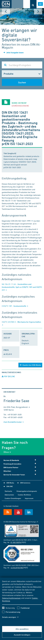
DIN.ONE (9, 486)
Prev (6, 11)
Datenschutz (9, 495)
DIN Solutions (25, 483)
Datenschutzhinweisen (11, 598)
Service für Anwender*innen (14, 475)
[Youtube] (18, 512)
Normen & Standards (11, 460)
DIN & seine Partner (11, 467)
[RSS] (8, 512)
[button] (11, 617)
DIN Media (10, 483)
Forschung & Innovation (12, 464)
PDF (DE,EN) (9, 376)
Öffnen (6, 452)
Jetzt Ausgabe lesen (15, 52)
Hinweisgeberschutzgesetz (27, 491)
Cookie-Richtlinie (24, 495)
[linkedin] (29, 512)
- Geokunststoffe (14, 306)
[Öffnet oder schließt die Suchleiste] (33, 4)
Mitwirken (7, 471)
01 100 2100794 (16, 542)
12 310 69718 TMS (17, 567)
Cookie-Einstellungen (13, 498)
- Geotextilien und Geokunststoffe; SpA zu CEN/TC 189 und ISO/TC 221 (22, 287)
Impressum (29, 498)
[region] (22, 600)
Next (38, 11)
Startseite (8, 491)
